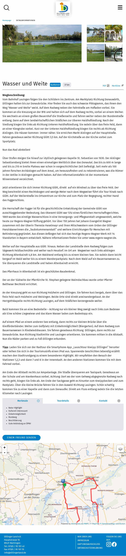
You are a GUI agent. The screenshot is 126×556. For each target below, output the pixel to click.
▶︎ (123, 26)
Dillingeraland (63, 8)
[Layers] (120, 448)
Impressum (83, 540)
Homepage (6, 20)
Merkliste (116, 86)
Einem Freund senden (21, 437)
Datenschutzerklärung (89, 548)
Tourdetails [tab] (63, 400)
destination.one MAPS (80, 524)
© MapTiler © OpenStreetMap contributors (107, 524)
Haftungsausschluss (88, 544)
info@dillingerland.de (15, 552)
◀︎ (5, 26)
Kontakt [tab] (103, 400)
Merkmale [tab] (22, 400)
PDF (104, 86)
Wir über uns (84, 536)
